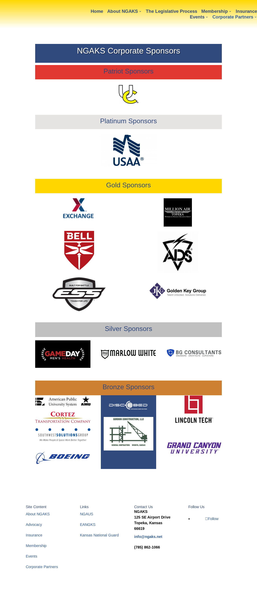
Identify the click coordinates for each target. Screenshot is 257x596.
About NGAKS (122, 12)
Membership (214, 12)
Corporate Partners (232, 17)
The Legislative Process (171, 12)
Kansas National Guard (99, 535)
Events (197, 17)
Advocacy (34, 524)
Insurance (246, 12)
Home (97, 12)
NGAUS (86, 514)
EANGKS (87, 524)
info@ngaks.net (148, 537)
